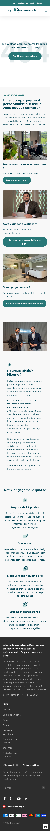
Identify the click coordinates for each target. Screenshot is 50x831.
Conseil (6, 719)
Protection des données (10, 754)
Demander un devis (17, 180)
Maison (6, 709)
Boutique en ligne (12, 714)
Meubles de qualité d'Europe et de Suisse (25, 3)
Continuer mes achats (25, 56)
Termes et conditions (8, 732)
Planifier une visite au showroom (24, 303)
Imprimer (7, 747)
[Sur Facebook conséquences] (5, 799)
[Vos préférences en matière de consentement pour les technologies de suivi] (45, 826)
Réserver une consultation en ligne (25, 242)
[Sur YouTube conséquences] (19, 799)
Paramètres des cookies (10, 740)
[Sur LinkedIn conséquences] (26, 799)
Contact (7, 724)
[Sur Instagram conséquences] (12, 799)
